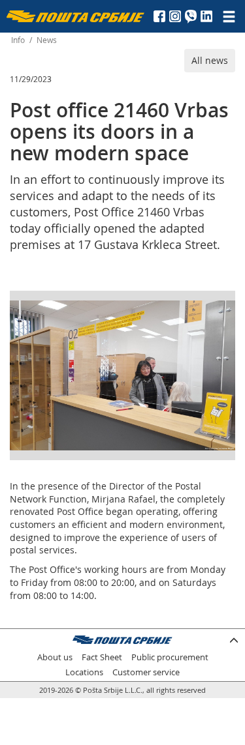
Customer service (146, 672)
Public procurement (169, 657)
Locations (84, 672)
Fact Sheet (102, 657)
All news (209, 60)
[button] (223, 312)
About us (55, 657)
